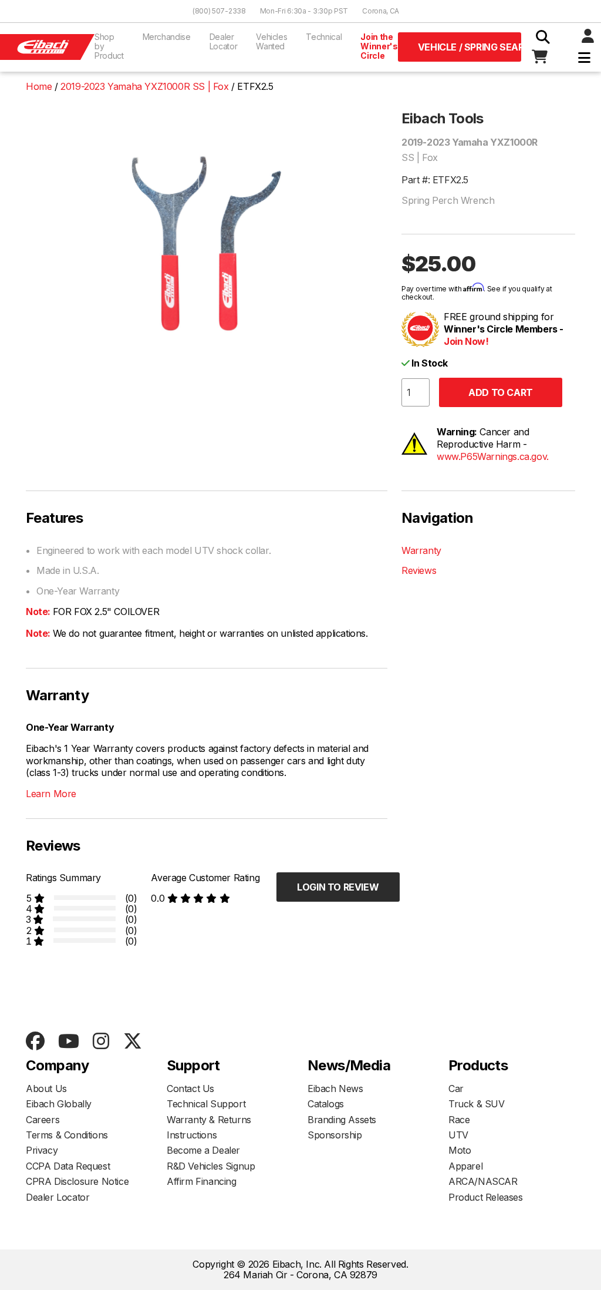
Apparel (465, 1166)
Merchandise (167, 37)
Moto (459, 1150)
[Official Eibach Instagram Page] (101, 1042)
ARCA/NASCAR (483, 1181)
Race (459, 1119)
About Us (46, 1088)
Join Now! (466, 341)
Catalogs (326, 1103)
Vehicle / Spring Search (469, 47)
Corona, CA (380, 10)
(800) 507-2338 (219, 10)
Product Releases (485, 1197)
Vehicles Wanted (271, 41)
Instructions (192, 1135)
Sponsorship (335, 1135)
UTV (458, 1135)
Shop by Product (109, 46)
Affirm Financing (202, 1181)
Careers (42, 1119)
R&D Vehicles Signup (211, 1166)
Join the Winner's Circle (378, 46)
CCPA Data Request (68, 1166)
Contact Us (190, 1088)
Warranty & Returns (209, 1119)
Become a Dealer (203, 1150)
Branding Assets (342, 1119)
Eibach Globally (59, 1103)
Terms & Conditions (67, 1135)
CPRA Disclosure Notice (77, 1181)
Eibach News (335, 1088)
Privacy (42, 1150)
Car (456, 1088)
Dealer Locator (224, 41)
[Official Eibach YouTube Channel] (68, 1042)
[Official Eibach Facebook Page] (35, 1042)
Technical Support (206, 1103)
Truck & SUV (476, 1103)
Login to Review (338, 887)
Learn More (51, 793)
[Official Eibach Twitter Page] (132, 1042)
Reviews (418, 570)
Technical (324, 37)
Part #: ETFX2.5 (434, 179)
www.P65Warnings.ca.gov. (493, 456)
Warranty (421, 550)
